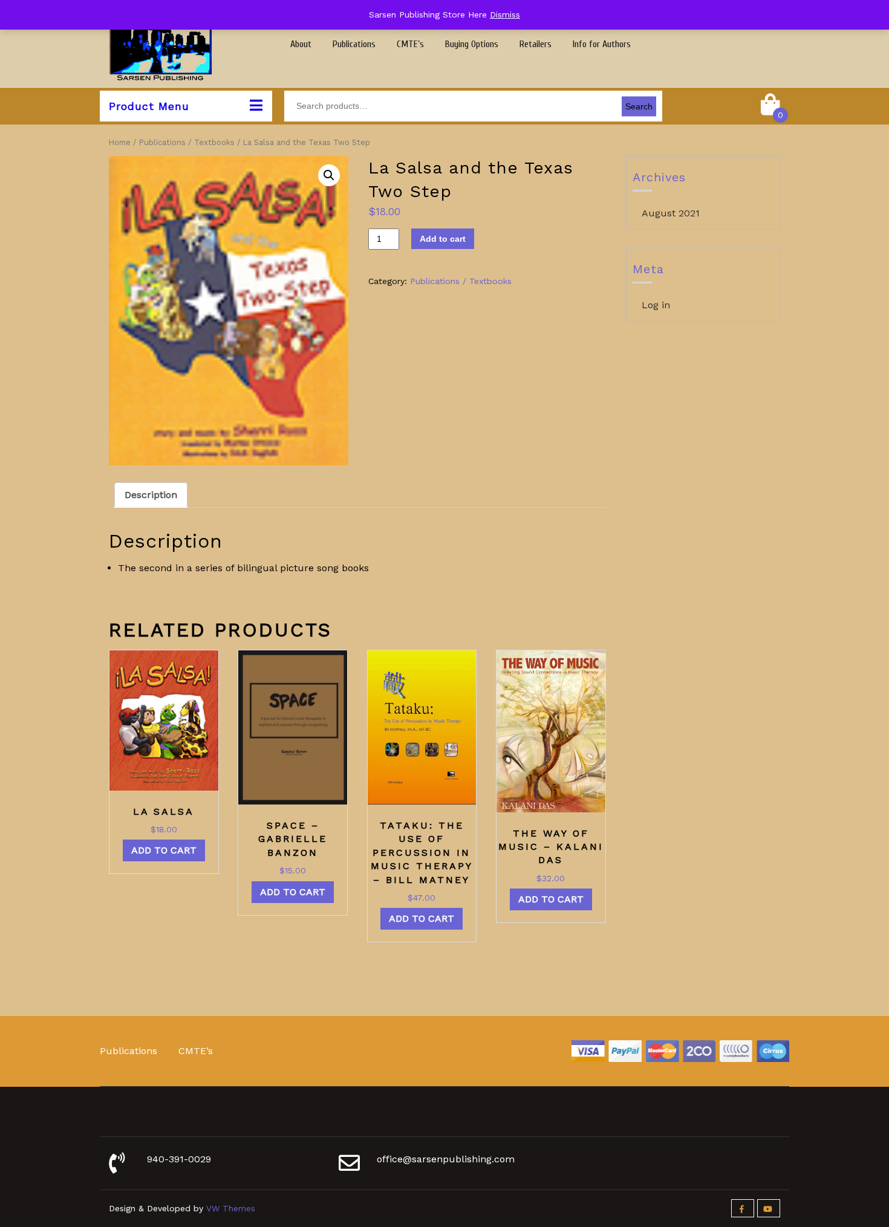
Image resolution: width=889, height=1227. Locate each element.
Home (120, 142)
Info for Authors (602, 44)
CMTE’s (410, 44)
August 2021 (671, 213)
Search (639, 106)
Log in (656, 305)
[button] (329, 175)
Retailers (535, 44)
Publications (354, 44)
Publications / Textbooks (187, 142)
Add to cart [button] (164, 850)
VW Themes (229, 1208)
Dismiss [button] (505, 14)
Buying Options (471, 44)
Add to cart (443, 239)
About (300, 44)
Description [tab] (151, 494)
